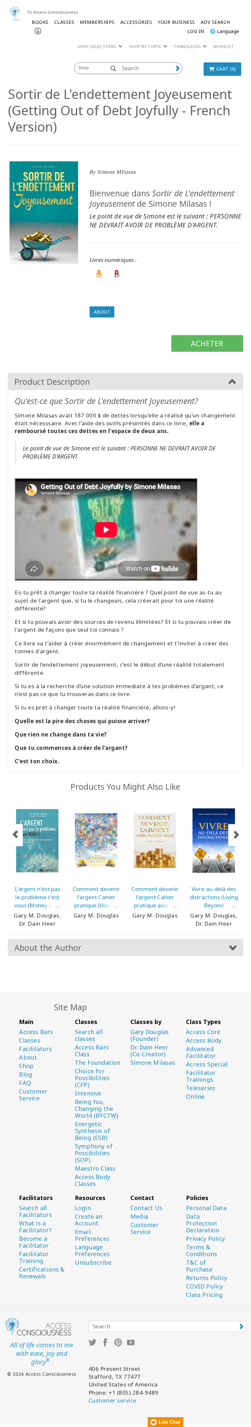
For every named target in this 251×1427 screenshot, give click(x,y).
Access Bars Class (92, 1051)
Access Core (203, 1032)
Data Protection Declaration (202, 1223)
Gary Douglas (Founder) (149, 1035)
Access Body (203, 1040)
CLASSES (64, 22)
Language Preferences (92, 1250)
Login (83, 1208)
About (102, 312)
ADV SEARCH (215, 22)
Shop (26, 1065)
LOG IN (195, 31)
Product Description (52, 381)
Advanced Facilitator (201, 1052)
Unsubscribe (93, 1262)
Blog (25, 1074)
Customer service (113, 1400)
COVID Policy (204, 1286)
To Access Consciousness (52, 12)
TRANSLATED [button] (188, 46)
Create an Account (89, 1220)
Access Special (206, 1064)
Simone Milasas (152, 1062)
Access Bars (36, 1032)
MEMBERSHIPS (97, 22)
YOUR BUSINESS (176, 22)
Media (139, 1216)
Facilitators (35, 1049)
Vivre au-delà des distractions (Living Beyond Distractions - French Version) (214, 905)
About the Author (47, 947)
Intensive (88, 1093)
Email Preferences (92, 1235)
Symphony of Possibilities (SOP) (94, 1153)
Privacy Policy (205, 1238)
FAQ (25, 1082)
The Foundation (98, 1062)
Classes (29, 1040)
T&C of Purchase (199, 1266)
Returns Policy (206, 1277)
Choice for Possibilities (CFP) (92, 1078)
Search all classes (89, 1035)
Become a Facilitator (34, 1242)
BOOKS (40, 22)
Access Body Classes (92, 1180)
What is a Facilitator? (35, 1227)
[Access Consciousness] (15, 14)
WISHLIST (223, 46)
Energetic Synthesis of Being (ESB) (92, 1131)
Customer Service (33, 1095)
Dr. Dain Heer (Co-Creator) (149, 1051)
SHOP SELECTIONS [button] (97, 46)
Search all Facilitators (35, 1211)
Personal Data (206, 1208)
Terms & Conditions (201, 1250)
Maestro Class (95, 1168)
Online (195, 1096)
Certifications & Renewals (41, 1273)
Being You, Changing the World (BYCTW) (96, 1108)
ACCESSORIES (136, 22)
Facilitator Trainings (201, 1076)
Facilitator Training (34, 1257)
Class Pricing (204, 1294)
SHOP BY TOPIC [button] (145, 46)
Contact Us (146, 1208)
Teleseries (200, 1088)
